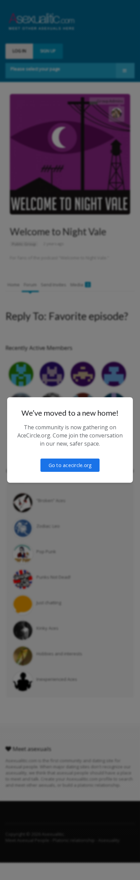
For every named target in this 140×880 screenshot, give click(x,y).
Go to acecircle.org (70, 465)
